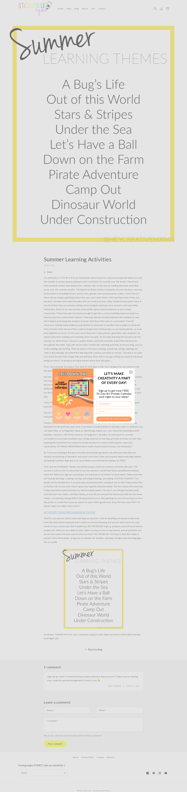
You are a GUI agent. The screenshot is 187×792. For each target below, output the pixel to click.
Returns (110, 757)
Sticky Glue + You (89, 790)
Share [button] (49, 272)
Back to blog (95, 649)
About (76, 757)
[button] (155, 9)
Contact (100, 757)
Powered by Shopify (103, 790)
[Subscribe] (64, 773)
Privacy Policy (87, 757)
